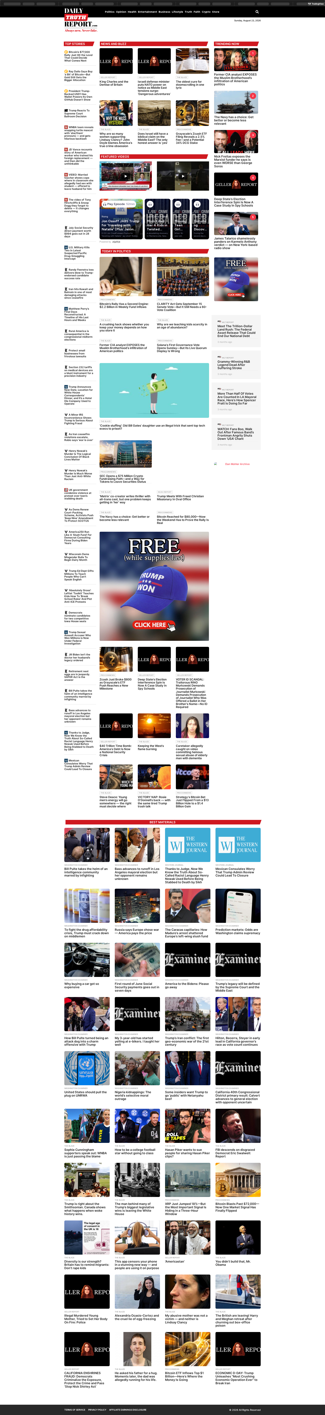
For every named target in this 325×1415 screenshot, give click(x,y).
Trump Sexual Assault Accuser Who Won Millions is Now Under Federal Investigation (77, 638)
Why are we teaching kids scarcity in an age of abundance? (182, 326)
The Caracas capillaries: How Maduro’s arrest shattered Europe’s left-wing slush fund (186, 933)
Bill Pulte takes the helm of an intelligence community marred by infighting (78, 695)
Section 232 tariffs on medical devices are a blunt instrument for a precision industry (78, 371)
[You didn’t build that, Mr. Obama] (238, 1237)
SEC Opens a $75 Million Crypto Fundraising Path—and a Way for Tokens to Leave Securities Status (123, 478)
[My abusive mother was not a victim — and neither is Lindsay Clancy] (187, 1292)
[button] (257, 11)
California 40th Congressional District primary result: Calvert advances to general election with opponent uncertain (237, 1097)
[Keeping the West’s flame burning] (154, 725)
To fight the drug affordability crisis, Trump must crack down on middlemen (86, 933)
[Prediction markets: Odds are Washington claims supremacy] (238, 906)
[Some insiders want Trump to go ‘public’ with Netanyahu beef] (187, 1068)
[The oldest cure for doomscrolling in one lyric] (192, 61)
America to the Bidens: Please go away (187, 985)
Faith (197, 11)
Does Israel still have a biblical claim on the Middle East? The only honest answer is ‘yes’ (153, 138)
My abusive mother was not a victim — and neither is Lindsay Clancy (186, 1319)
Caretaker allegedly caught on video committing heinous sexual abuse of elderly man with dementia (192, 752)
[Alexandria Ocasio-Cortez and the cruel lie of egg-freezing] (137, 1292)
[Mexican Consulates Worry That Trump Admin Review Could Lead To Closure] (238, 845)
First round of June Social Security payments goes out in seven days (137, 987)
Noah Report (164, 492)
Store (215, 11)
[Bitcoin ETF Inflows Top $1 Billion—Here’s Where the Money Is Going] (187, 1349)
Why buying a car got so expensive (81, 985)
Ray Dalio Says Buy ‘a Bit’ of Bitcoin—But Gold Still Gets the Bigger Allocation (78, 76)
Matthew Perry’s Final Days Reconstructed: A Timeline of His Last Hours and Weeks (76, 314)
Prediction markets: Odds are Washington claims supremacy (237, 931)
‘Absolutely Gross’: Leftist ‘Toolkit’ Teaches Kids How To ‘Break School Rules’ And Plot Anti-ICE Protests (79, 596)
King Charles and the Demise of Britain (114, 83)
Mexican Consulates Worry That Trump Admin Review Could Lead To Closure (78, 765)
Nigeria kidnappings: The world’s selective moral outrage (133, 1095)
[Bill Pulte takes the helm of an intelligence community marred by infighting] (87, 845)
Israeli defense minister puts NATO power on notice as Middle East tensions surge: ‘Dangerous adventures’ (154, 88)
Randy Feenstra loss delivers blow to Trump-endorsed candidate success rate (79, 274)
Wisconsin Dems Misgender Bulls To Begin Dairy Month (76, 557)
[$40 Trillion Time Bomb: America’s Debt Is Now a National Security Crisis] (116, 725)
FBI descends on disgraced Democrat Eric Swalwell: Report (235, 1153)
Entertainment (147, 11)
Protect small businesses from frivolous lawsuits (75, 353)
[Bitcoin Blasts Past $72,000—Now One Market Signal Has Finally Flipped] (238, 1180)
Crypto (206, 11)
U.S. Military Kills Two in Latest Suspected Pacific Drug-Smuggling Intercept (77, 253)
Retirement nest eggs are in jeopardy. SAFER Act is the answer (77, 675)
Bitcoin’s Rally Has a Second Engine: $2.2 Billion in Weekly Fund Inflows (124, 305)
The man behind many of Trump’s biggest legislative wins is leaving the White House (134, 1209)
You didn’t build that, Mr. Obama (233, 1263)
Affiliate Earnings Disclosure (127, 1409)
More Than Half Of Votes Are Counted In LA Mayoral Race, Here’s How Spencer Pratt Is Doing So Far (237, 398)
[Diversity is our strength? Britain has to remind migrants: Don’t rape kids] (87, 1237)
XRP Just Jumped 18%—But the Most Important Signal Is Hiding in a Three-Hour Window (185, 1209)
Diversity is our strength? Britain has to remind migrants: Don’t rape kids (86, 1265)
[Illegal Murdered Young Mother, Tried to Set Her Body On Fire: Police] (87, 1292)
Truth (188, 11)
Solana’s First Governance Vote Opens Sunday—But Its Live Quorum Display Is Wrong (182, 348)
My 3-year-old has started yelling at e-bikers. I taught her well (137, 1041)
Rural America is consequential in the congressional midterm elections (78, 335)
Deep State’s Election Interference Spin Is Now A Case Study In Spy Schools (152, 684)
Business (164, 11)
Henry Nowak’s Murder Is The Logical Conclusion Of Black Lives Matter (77, 455)
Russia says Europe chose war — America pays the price (137, 931)
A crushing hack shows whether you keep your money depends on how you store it (124, 327)
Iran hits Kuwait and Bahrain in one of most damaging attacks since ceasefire (78, 293)
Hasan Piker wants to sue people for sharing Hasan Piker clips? (187, 1153)
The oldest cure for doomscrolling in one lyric (190, 84)
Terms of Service (74, 1409)
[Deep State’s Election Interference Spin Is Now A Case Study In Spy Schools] (154, 659)
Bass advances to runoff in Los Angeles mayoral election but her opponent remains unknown (77, 716)
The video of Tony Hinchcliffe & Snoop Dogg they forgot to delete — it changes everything (77, 205)
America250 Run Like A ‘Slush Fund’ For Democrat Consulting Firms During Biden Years (78, 537)
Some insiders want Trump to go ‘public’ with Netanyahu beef (186, 1095)
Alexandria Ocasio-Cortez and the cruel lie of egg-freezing (137, 1317)
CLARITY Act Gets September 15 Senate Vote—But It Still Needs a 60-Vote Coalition (182, 307)
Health (132, 11)
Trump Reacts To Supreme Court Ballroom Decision (77, 113)
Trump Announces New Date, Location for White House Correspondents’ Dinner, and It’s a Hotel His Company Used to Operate (78, 395)
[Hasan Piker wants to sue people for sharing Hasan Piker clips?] (187, 1126)
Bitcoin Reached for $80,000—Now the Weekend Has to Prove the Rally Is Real (183, 519)
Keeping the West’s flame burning (151, 747)
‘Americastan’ (175, 1261)
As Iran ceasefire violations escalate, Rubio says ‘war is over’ (78, 437)
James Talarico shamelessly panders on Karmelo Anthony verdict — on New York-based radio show (235, 243)
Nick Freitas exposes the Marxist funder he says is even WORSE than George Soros (233, 161)
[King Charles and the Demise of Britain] (116, 61)
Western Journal (174, 865)
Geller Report (108, 77)
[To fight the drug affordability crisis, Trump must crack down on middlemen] (87, 906)
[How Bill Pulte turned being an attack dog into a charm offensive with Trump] (87, 1014)
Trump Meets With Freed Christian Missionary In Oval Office (180, 498)
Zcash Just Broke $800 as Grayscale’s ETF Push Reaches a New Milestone (116, 684)
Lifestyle (177, 11)
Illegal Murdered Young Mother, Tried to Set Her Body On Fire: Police (85, 1319)
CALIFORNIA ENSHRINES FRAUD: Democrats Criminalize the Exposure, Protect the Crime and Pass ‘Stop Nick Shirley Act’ (84, 1379)
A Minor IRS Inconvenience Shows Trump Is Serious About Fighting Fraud (78, 419)
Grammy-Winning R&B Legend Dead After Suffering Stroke (234, 365)
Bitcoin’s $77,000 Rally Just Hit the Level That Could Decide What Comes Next (78, 56)
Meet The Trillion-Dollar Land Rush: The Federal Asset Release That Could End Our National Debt (236, 331)
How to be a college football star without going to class (135, 1151)
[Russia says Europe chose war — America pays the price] (137, 906)
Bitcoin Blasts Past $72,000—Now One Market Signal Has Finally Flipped (237, 1207)
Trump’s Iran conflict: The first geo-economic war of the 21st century (187, 1041)
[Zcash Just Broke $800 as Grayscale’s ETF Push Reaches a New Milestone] (116, 659)
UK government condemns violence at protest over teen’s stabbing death (77, 494)
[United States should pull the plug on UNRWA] (87, 1068)
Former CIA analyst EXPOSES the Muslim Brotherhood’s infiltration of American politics (123, 348)
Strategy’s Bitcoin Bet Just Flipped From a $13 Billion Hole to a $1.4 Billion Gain (192, 801)
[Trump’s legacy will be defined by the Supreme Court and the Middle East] (238, 960)
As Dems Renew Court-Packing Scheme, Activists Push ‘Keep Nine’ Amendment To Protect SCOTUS (78, 515)
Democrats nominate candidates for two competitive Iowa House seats (77, 617)
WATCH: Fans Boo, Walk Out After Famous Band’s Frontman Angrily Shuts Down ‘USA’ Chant (236, 434)
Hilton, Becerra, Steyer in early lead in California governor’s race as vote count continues (237, 1041)
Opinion (121, 11)
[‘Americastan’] (187, 1237)
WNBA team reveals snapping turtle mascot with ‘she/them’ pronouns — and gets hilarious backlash (78, 133)
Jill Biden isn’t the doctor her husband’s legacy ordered (77, 657)
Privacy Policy (97, 1409)
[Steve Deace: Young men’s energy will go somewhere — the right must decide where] (116, 776)
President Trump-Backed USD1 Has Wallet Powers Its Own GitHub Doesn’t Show (78, 95)
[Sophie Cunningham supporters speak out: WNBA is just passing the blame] (87, 1126)
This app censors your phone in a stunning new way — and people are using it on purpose (137, 1265)
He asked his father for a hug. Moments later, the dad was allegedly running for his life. (136, 1376)
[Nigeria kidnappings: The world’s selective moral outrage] (137, 1068)
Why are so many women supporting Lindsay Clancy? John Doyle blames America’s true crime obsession (116, 140)
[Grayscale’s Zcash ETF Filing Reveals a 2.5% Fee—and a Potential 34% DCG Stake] (192, 113)
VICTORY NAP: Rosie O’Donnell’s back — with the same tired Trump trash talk (154, 801)
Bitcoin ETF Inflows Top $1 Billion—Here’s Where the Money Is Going (184, 1376)
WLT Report (228, 322)
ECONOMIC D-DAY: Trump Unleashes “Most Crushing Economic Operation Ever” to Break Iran (236, 1378)
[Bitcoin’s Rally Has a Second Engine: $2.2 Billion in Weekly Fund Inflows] (126, 276)
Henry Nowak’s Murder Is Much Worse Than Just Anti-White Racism (78, 475)
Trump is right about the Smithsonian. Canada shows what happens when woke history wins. (85, 1209)
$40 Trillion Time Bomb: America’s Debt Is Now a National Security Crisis (116, 750)
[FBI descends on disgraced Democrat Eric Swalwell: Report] (238, 1126)
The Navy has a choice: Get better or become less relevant (125, 518)
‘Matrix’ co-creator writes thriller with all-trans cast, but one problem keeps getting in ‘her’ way (125, 499)
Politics (109, 11)
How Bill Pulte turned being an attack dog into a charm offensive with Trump (86, 1041)
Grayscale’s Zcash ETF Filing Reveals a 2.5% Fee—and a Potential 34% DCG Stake (191, 138)
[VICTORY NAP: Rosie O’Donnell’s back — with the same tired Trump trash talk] (154, 776)
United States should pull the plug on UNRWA (85, 1093)
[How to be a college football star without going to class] (137, 1126)
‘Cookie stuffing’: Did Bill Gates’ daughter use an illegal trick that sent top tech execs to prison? (152, 427)
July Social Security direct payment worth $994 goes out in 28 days (78, 232)
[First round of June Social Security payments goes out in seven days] (137, 960)
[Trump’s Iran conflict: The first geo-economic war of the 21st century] (187, 1014)
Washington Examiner (76, 865)
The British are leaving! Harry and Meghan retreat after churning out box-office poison (236, 1320)
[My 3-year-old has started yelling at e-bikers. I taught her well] (137, 1014)
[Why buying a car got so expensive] (87, 960)
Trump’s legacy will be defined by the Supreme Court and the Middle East (237, 987)
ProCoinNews (184, 129)
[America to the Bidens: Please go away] (187, 960)
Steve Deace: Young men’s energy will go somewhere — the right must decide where (115, 801)
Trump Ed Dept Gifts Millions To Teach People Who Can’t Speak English (79, 575)
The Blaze (182, 77)
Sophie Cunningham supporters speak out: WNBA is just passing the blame (85, 1153)
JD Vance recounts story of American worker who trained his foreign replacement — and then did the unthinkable (78, 156)
